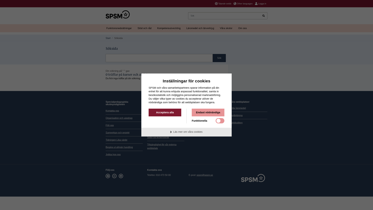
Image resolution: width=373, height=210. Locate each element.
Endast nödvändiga (208, 112)
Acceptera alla (165, 112)
